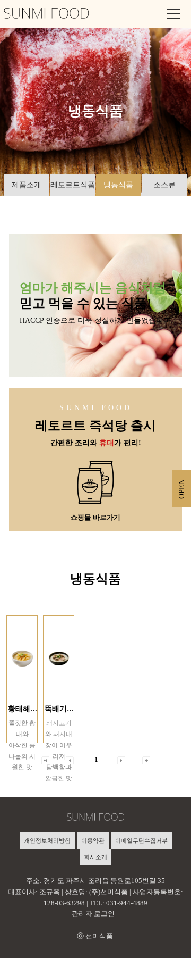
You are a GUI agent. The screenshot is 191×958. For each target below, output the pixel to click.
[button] (121, 759)
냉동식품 (118, 185)
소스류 (164, 185)
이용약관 (93, 840)
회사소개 (95, 857)
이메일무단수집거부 (141, 840)
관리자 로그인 (93, 914)
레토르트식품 (72, 185)
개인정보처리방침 (47, 840)
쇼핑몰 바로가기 (95, 517)
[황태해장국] (22, 658)
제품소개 (26, 185)
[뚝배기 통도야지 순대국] (59, 658)
